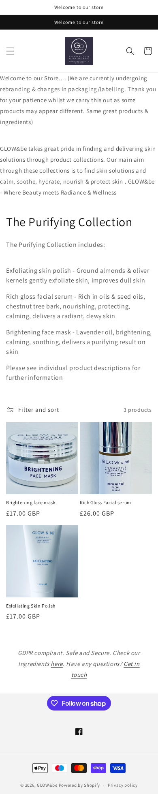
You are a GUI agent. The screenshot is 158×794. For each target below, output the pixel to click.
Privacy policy (123, 785)
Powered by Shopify (79, 785)
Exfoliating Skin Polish (31, 606)
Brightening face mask (31, 502)
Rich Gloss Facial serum (105, 502)
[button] (10, 51)
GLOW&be (47, 785)
